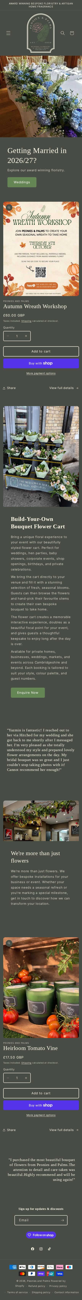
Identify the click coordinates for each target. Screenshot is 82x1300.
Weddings (22, 182)
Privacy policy (58, 1286)
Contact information (67, 1292)
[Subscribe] (62, 1220)
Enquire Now (28, 692)
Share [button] (11, 388)
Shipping (26, 321)
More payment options (41, 373)
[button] (8, 33)
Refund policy (36, 1286)
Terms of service (17, 1292)
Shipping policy (41, 1292)
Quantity (9, 327)
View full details (61, 388)
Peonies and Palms (38, 1280)
